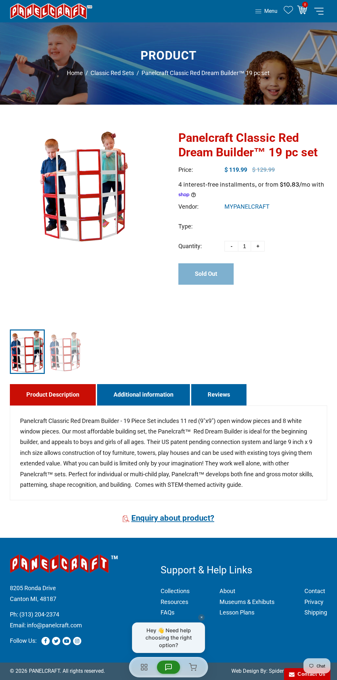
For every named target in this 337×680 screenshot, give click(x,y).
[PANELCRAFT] (51, 10)
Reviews (219, 394)
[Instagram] (77, 641)
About (227, 591)
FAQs (167, 612)
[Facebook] (45, 641)
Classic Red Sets (112, 72)
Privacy (314, 601)
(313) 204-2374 (39, 614)
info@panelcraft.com (54, 625)
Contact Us (310, 674)
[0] (304, 11)
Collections (175, 591)
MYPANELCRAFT (247, 206)
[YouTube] (67, 641)
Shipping (315, 612)
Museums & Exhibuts (247, 601)
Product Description (52, 394)
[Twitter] (56, 641)
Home (75, 72)
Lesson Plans (237, 612)
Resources (174, 601)
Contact (314, 591)
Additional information (143, 394)
